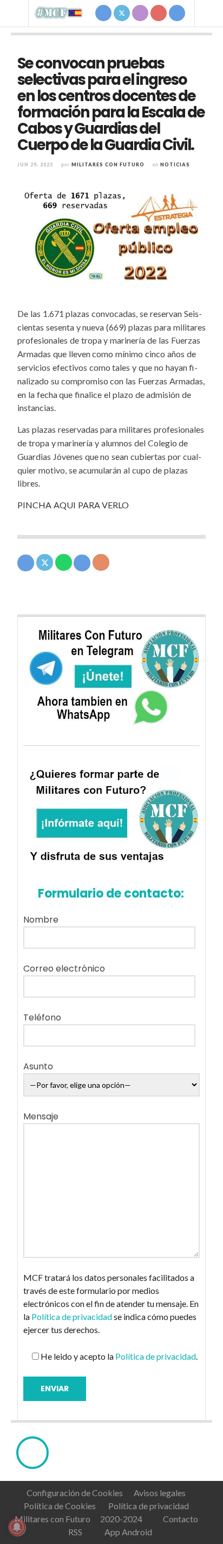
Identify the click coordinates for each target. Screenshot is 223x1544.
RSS (74, 1532)
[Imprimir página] (101, 562)
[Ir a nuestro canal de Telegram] (177, 13)
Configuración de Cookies (75, 1492)
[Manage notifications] (16, 1527)
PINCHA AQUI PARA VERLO (73, 505)
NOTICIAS (175, 164)
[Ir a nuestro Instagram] (140, 13)
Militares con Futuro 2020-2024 (78, 1519)
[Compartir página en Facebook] (25, 563)
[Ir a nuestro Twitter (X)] (122, 13)
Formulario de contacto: (108, 893)
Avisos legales (160, 1492)
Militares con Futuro (108, 164)
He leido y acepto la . (118, 1356)
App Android (126, 1532)
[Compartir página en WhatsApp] (63, 562)
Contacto (179, 1519)
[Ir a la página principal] (59, 12)
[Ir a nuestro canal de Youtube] (158, 13)
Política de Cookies (60, 1506)
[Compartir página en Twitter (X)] (44, 562)
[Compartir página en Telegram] (82, 563)
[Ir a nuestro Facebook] (103, 13)
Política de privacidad (71, 1316)
